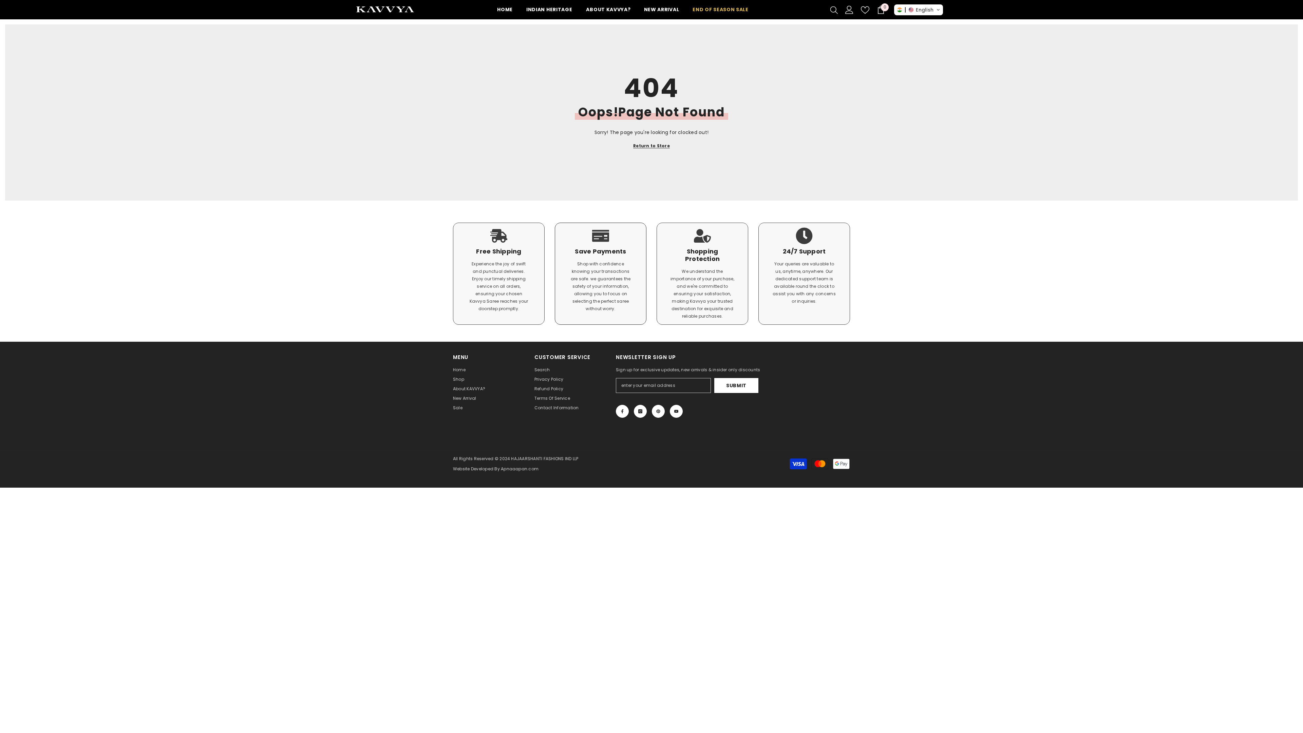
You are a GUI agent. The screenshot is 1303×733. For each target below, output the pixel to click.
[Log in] (849, 10)
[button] (918, 9)
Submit (736, 385)
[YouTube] (676, 411)
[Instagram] (640, 411)
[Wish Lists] (865, 10)
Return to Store (651, 146)
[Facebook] (622, 411)
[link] (499, 274)
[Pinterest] (658, 411)
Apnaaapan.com (520, 469)
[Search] (834, 10)
